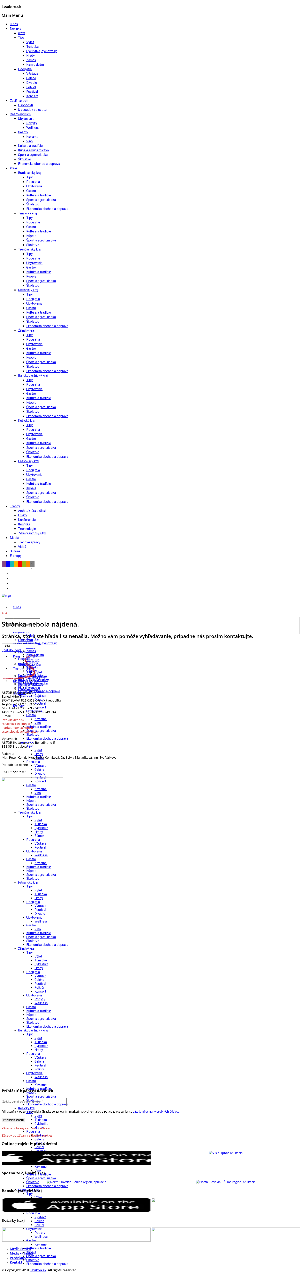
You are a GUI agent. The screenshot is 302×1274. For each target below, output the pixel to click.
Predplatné (18, 1258)
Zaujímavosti (19, 101)
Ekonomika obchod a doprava (39, 164)
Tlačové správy (29, 542)
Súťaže (15, 551)
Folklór (31, 87)
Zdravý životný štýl (32, 533)
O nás (14, 24)
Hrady (30, 56)
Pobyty (31, 123)
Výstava (32, 74)
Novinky (15, 29)
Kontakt (16, 1262)
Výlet (30, 42)
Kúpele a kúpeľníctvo (33, 150)
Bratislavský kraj (29, 173)
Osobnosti (25, 105)
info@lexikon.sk (13, 720)
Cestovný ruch (20, 114)
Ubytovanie (26, 119)
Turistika (32, 47)
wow (21, 33)
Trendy (15, 506)
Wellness (32, 128)
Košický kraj (26, 421)
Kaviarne (32, 137)
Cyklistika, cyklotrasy (41, 51)
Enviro (22, 515)
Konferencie (27, 520)
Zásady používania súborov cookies (27, 1135)
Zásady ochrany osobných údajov (26, 1128)
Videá (22, 547)
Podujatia (25, 69)
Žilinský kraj (26, 330)
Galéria (31, 78)
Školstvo (24, 159)
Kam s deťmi (35, 65)
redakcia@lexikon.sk (16, 723)
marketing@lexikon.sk (17, 727)
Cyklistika (41, 680)
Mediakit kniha (21, 1253)
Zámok (31, 60)
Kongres (24, 524)
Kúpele (31, 236)
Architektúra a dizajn (32, 511)
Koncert (32, 96)
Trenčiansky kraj (29, 249)
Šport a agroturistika (33, 155)
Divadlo (31, 83)
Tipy (21, 38)
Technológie (27, 529)
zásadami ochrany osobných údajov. (156, 1111)
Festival (32, 92)
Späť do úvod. (12, 650)
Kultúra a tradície (30, 146)
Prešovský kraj (28, 461)
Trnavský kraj (27, 213)
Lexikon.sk (38, 1270)
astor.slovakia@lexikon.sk (20, 731)
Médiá (14, 538)
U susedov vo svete (32, 110)
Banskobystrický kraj (33, 375)
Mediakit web (20, 1249)
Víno (29, 141)
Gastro (23, 132)
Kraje (13, 168)
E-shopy (16, 556)
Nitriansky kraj (28, 290)
